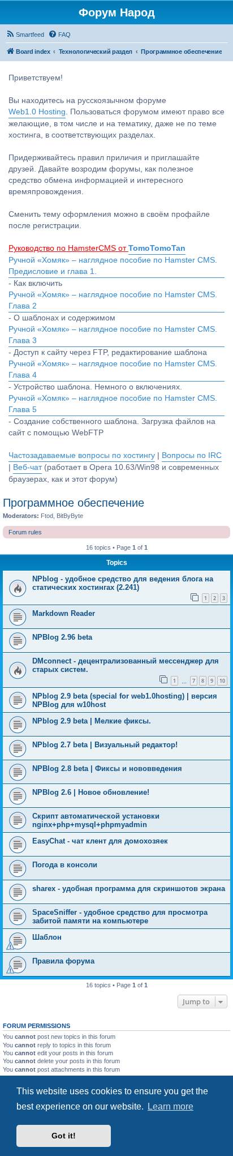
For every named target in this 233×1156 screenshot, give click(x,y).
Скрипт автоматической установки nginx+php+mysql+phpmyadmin (95, 820)
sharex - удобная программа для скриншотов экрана (128, 888)
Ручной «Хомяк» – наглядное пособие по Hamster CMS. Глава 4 (112, 369)
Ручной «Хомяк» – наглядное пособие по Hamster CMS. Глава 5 (112, 404)
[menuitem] (25, 34)
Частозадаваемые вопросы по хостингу (81, 455)
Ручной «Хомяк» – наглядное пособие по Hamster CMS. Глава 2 (112, 300)
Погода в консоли (64, 864)
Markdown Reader (63, 613)
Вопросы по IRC (192, 455)
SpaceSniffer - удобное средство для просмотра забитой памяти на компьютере (120, 916)
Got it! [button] (63, 1135)
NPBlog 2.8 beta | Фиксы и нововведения (107, 768)
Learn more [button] (170, 1106)
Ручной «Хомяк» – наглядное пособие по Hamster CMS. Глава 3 (112, 335)
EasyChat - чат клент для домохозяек (100, 841)
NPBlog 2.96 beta (62, 637)
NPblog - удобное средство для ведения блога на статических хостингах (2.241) (122, 583)
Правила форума (63, 961)
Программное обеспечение (73, 502)
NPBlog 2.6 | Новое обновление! (90, 792)
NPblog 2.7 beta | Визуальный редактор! (105, 744)
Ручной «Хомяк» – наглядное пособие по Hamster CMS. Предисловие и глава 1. (112, 266)
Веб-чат (27, 467)
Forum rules (25, 532)
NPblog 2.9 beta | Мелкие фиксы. (91, 721)
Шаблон (47, 937)
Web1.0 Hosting (37, 112)
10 (222, 680)
